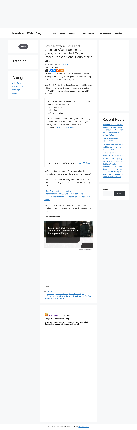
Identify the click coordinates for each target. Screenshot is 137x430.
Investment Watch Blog (26, 33)
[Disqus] (68, 337)
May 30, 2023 (84, 163)
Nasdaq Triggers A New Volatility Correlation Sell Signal (65, 294)
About (62, 33)
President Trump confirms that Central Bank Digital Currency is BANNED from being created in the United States (113, 130)
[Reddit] (58, 70)
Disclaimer (119, 33)
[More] (62, 70)
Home (54, 33)
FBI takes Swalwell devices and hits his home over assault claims (113, 146)
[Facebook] (50, 70)
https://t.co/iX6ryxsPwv (65, 127)
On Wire (49, 291)
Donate (23, 46)
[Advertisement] (60, 14)
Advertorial (16, 83)
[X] (46, 70)
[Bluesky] (54, 70)
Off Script (16, 90)
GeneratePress (84, 427)
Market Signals (18, 86)
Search (105, 189)
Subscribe (72, 33)
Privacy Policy (105, 33)
